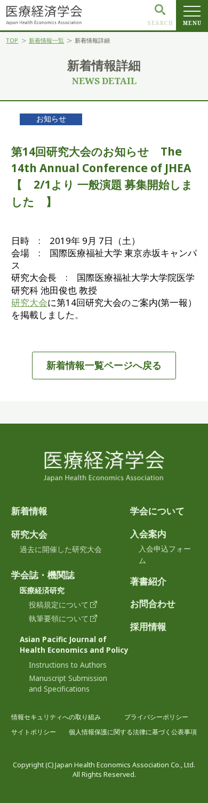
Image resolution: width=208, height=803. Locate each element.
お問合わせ (152, 603)
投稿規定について (59, 605)
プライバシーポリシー (156, 716)
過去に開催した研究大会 (61, 549)
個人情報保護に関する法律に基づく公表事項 (133, 731)
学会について (157, 511)
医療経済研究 (42, 590)
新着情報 (29, 511)
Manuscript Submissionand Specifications (68, 684)
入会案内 (148, 534)
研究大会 (29, 302)
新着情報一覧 (46, 40)
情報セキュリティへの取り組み (56, 716)
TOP (12, 40)
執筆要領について (59, 618)
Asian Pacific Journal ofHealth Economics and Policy (74, 645)
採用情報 (148, 626)
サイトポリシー (33, 731)
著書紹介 (148, 581)
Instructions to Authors (68, 665)
